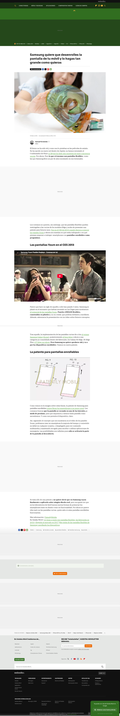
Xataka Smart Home (18, 688)
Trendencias (85, 680)
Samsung (38, 530)
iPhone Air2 (89, 633)
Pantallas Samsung (74, 530)
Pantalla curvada (49, 530)
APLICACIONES (50, 6)
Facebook (43, 69)
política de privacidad (83, 649)
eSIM (42, 43)
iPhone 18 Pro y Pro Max (59, 633)
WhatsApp (89, 43)
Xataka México (18, 701)
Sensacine (44, 680)
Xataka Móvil (18, 683)
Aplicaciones (18, 647)
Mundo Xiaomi (18, 691)
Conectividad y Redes (52, 653)
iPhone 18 (81, 43)
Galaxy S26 (30, 43)
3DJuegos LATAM (32, 701)
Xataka (16, 680)
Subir (100, 673)
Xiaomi (48, 644)
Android (17, 650)
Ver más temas (19, 659)
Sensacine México (46, 701)
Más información (72, 714)
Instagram (99, 6)
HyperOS (56, 43)
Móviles (37, 43)
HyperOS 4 (49, 43)
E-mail (51, 69)
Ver (60, 573)
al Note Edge (67, 337)
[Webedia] (102, 1)
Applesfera (17, 685)
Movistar (17, 644)
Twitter (105, 6)
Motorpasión (71, 680)
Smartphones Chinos (36, 653)
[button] (42, 142)
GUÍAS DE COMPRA (81, 6)
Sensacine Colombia (44, 704)
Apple (32, 644)
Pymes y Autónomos (98, 683)
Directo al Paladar (59, 680)
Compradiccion (86, 685)
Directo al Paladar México (59, 701)
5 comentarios (36, 69)
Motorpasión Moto (73, 683)
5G (67, 43)
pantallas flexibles (61, 530)
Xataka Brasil (18, 703)
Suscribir (88, 646)
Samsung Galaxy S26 (45, 633)
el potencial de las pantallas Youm (43, 312)
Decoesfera (85, 683)
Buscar (102, 666)
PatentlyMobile (51, 517)
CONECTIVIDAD (23, 6)
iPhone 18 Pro (73, 43)
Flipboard (96, 6)
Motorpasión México (71, 701)
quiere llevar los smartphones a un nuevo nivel (65, 408)
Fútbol (62, 43)
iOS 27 (69, 633)
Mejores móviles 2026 (31, 633)
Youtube (102, 6)
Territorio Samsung (51, 647)
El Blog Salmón (99, 680)
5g (31, 650)
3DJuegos (30, 680)
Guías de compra (35, 647)
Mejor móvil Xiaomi (78, 633)
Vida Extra (30, 683)
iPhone (48, 650)
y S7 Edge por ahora (42, 342)
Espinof (43, 683)
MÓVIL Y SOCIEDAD (37, 6)
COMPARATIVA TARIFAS (65, 6)
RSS (81, 658)
